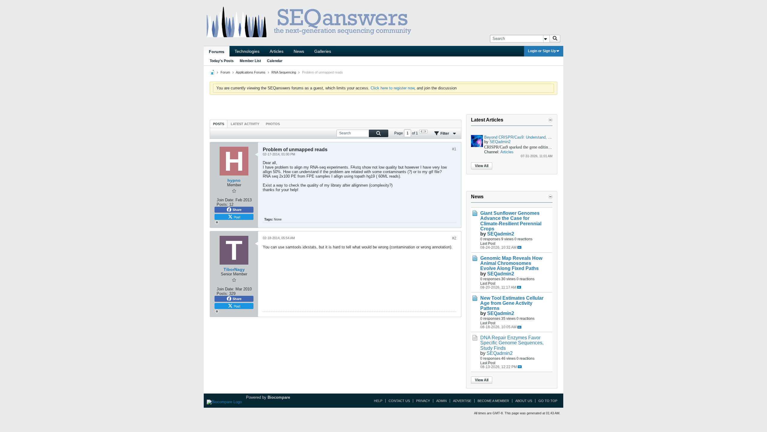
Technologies (247, 51)
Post (237, 216)
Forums (216, 51)
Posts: (222, 204)
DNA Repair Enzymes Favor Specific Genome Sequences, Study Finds (511, 342)
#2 (454, 238)
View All (481, 166)
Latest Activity (245, 124)
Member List (250, 61)
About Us (523, 401)
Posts (218, 124)
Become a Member (493, 401)
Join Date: (225, 200)
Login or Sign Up (542, 51)
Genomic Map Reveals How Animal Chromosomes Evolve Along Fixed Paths (511, 263)
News (299, 51)
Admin (441, 401)
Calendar (275, 61)
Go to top (547, 401)
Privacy (423, 401)
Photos (273, 124)
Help (378, 401)
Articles (276, 51)
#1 (454, 149)
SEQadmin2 (500, 142)
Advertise (462, 401)
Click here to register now (392, 88)
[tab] (218, 124)
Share (236, 210)
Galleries (322, 51)
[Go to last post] (519, 247)
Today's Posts (222, 61)
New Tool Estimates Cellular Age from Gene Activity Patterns (511, 303)
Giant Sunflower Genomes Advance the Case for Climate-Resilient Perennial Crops (510, 221)
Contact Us (399, 401)
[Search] (554, 39)
